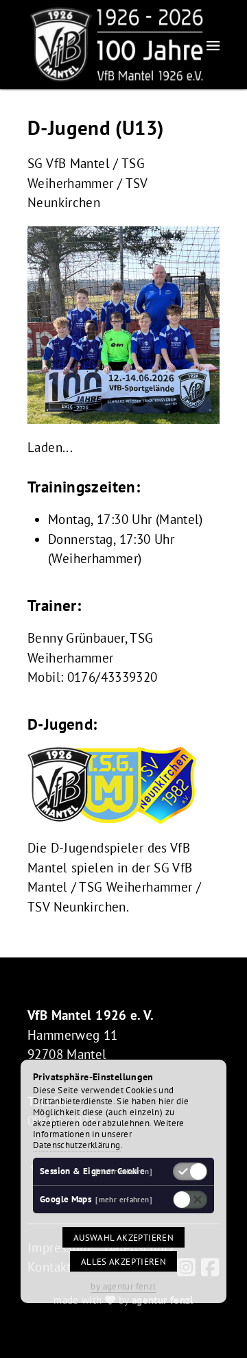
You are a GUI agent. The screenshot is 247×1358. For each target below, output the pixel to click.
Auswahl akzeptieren (123, 1237)
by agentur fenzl (123, 1286)
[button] (213, 45)
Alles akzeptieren (123, 1261)
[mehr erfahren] (123, 1171)
